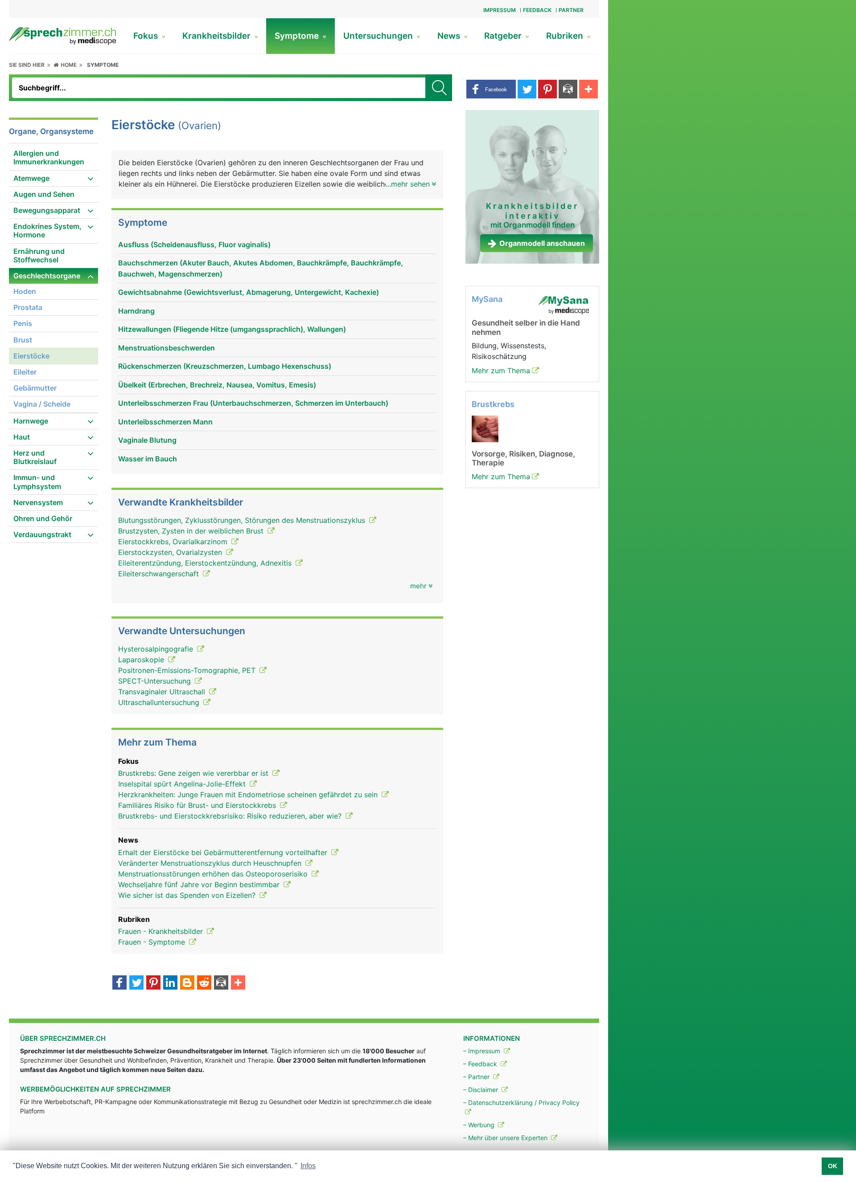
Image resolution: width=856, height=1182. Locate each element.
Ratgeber (504, 36)
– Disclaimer (481, 1089)
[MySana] (563, 304)
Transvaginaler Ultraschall (162, 691)
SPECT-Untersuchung (155, 681)
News (449, 36)
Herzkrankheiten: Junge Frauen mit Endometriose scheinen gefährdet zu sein (249, 794)
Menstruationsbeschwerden (166, 347)
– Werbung (479, 1125)
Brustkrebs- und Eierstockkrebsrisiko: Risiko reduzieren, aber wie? (231, 815)
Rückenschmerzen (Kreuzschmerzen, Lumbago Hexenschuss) (224, 366)
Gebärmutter (35, 387)
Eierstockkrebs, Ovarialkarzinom (174, 541)
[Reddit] (204, 983)
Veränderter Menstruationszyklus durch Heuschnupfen (211, 863)
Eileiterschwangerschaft (159, 573)
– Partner (477, 1076)
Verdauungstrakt (42, 534)
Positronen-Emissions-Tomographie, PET (188, 670)
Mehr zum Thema (501, 370)
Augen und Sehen (43, 194)
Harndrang (136, 310)
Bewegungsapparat (46, 210)
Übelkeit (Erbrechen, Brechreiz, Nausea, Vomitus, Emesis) (217, 384)
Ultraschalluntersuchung (160, 702)
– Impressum (482, 1051)
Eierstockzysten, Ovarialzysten (171, 552)
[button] (491, 89)
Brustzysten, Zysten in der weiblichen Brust (192, 530)
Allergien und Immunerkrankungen (48, 157)
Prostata (27, 307)
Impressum (499, 10)
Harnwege (30, 420)
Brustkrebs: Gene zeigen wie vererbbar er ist (194, 773)
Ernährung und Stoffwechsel (39, 255)
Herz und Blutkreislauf (35, 457)
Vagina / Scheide (41, 403)
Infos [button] (308, 1166)
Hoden (24, 291)
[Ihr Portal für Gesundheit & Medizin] (62, 35)
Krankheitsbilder (217, 36)
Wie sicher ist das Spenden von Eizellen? (188, 895)
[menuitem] (53, 158)
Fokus (146, 36)
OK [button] (832, 1166)
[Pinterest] (153, 983)
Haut (21, 436)
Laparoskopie (142, 659)
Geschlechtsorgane (46, 275)
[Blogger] (187, 983)
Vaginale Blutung (147, 440)
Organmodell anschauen (542, 243)
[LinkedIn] (170, 983)
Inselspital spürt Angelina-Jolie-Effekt (183, 783)
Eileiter (25, 371)
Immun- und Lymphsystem (37, 481)
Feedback (537, 10)
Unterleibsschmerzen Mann (165, 421)
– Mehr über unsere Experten (506, 1137)
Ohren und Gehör (42, 518)
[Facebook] (119, 983)
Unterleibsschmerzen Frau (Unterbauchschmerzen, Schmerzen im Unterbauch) (253, 403)
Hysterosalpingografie (156, 648)
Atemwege (31, 178)
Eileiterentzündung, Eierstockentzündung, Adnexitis (206, 562)
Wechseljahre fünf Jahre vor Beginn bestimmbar (200, 884)
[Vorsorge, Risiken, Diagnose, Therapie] (485, 428)
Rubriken (565, 36)
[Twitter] (136, 983)
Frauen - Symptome (152, 941)
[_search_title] (438, 87)
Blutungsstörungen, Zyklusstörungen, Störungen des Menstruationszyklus (242, 520)
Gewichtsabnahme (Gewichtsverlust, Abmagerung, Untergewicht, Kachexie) (248, 292)
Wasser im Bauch (147, 458)
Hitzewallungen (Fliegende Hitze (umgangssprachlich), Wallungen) (232, 329)
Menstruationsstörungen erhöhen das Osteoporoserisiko (214, 873)
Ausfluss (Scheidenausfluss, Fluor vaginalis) (194, 244)
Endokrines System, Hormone (47, 230)
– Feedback (481, 1064)
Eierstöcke (31, 355)
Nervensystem (38, 502)
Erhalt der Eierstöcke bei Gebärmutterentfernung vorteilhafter (223, 852)
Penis (22, 323)
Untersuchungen (379, 36)
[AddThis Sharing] (238, 983)
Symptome (298, 36)
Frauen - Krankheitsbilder (161, 931)
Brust (22, 339)
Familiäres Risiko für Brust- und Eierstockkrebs (198, 805)
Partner (571, 10)
